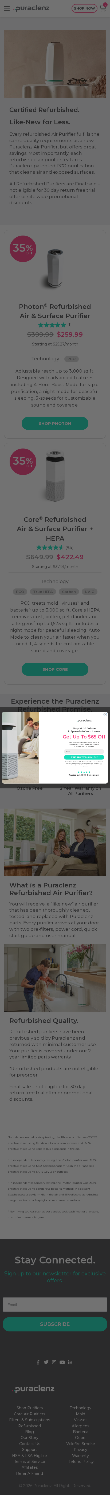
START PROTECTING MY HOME (84, 757)
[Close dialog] (105, 714)
